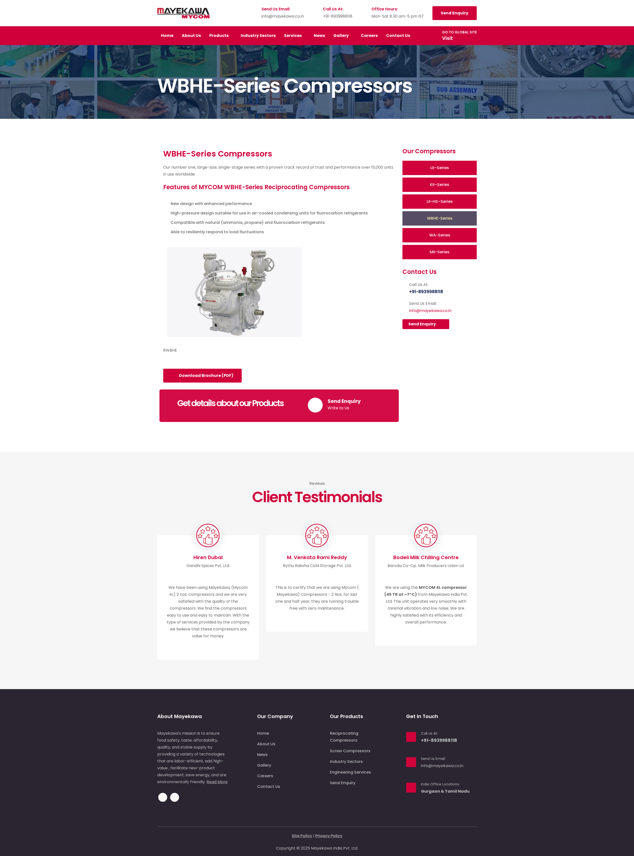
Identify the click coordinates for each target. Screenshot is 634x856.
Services (293, 35)
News (319, 35)
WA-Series (439, 235)
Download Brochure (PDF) (205, 375)
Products (219, 35)
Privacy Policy (328, 836)
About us (191, 35)
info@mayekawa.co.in (283, 16)
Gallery (341, 35)
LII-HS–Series (440, 201)
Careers (369, 35)
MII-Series (439, 252)
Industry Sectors (258, 35)
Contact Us (398, 35)
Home (167, 35)
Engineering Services (350, 772)
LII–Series (439, 168)
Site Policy (302, 836)
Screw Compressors (350, 751)
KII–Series (439, 184)
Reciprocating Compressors (344, 736)
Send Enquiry (454, 13)
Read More (217, 782)
